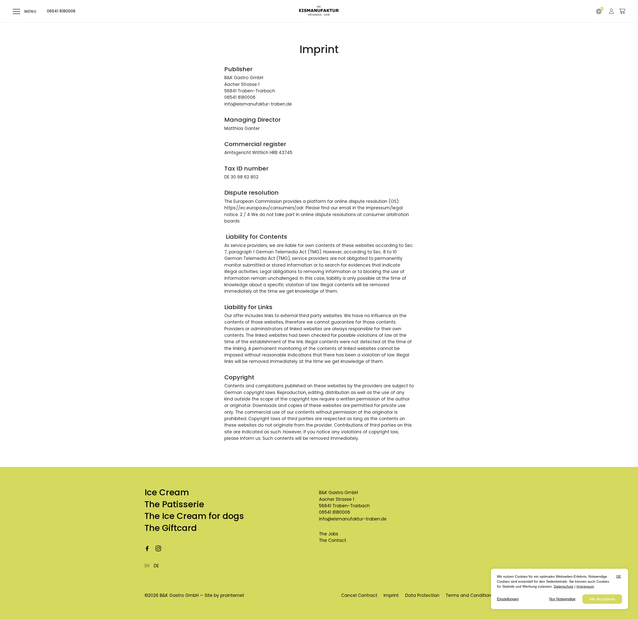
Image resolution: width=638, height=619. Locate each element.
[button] (611, 11)
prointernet (232, 595)
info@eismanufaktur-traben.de (258, 104)
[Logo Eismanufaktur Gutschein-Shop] (319, 11)
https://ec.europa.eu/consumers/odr (264, 208)
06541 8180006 (239, 97)
